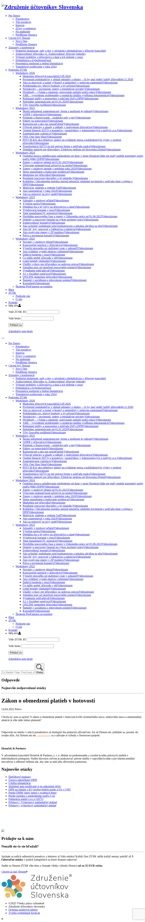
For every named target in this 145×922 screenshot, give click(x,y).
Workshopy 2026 (25, 73)
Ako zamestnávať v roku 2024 (47, 190)
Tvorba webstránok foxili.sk (24, 912)
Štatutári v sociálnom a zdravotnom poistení (54, 280)
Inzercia (20, 25)
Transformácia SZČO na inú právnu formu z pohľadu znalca (64, 146)
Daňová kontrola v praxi (44, 254)
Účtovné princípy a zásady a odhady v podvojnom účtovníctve (65, 127)
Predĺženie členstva (26, 34)
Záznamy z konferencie (21, 47)
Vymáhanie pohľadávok (44, 270)
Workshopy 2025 (25, 108)
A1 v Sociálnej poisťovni (44, 273)
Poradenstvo (22, 18)
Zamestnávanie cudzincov (45, 133)
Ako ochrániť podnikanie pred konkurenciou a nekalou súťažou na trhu (70, 225)
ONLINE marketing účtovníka (47, 276)
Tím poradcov (23, 22)
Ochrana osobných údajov (23, 909)
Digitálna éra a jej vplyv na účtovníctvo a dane (56, 206)
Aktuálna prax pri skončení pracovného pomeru (57, 267)
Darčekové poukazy (19, 776)
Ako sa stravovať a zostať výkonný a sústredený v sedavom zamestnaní (70, 82)
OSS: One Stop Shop (42, 136)
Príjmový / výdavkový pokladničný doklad (32, 805)
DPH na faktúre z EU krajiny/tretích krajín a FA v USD (39, 789)
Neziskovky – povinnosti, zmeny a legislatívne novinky (61, 88)
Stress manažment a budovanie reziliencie (53, 171)
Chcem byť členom (19, 37)
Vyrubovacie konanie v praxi (46, 210)
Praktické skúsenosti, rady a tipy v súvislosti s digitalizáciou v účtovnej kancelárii (61, 50)
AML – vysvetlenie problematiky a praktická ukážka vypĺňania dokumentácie (73, 95)
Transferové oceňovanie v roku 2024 (36, 66)
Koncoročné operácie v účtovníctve (50, 245)
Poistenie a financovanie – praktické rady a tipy (57, 117)
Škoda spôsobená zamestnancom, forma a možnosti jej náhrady (65, 111)
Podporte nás (23, 296)
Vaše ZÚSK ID (17, 311)
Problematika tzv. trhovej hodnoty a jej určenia (56, 85)
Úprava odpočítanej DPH (22, 779)
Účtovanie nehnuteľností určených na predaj (55, 165)
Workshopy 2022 (25, 238)
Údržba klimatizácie (19, 783)
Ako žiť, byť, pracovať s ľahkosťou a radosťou (57, 229)
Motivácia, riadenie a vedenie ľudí (49, 187)
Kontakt (13, 302)
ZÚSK (12, 292)
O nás (19, 299)
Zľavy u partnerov (26, 28)
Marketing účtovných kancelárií (47, 76)
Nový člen (21, 41)
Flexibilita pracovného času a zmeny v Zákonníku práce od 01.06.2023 (70, 216)
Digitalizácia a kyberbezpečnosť (33, 60)
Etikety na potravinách (43, 120)
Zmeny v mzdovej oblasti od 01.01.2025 (53, 162)
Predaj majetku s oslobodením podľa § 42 (31, 795)
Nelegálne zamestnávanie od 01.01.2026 (53, 101)
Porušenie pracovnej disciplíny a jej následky (55, 178)
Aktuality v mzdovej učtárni (46, 200)
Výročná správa (39, 203)
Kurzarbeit (36, 283)
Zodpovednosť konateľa (44, 222)
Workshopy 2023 (25, 197)
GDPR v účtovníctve (42, 114)
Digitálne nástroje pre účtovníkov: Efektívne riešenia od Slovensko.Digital (72, 149)
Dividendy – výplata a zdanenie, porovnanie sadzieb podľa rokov (67, 92)
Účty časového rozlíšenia (44, 104)
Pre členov (14, 15)
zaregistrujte (44, 735)
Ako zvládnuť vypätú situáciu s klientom (53, 251)
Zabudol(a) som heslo (20, 331)
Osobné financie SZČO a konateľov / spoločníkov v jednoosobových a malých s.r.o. (77, 130)
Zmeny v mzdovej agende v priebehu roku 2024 (57, 168)
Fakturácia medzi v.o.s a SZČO (26, 799)
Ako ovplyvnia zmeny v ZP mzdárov (51, 232)
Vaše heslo (14, 318)
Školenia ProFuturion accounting (34, 286)
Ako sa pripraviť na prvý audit (47, 194)
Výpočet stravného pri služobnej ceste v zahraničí (58, 248)
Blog (11, 289)
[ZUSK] (42, 7)
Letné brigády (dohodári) (44, 260)
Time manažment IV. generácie (47, 213)
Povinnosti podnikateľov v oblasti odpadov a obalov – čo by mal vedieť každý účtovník (78, 79)
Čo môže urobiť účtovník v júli (47, 257)
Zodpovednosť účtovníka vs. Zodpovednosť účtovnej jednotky (51, 53)
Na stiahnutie (23, 31)
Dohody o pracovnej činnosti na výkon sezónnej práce (60, 219)
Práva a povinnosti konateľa (46, 235)
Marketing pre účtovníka (44, 174)
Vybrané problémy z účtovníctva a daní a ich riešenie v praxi (49, 57)
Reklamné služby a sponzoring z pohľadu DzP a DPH (60, 98)
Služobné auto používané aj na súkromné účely (34, 786)
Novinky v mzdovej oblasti (45, 241)
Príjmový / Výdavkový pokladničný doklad (32, 802)
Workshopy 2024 (25, 152)
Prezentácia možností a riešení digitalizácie (39, 63)
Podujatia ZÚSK (17, 69)
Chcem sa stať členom (13, 871)
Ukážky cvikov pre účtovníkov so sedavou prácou (58, 264)
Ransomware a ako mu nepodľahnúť (51, 123)
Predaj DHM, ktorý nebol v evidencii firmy (32, 792)
